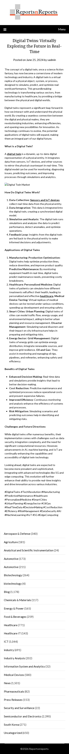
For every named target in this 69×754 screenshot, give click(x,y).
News (7, 683)
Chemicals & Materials (17, 600)
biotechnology (13, 583)
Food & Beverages (15, 616)
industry (9, 650)
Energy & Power (14, 608)
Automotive (11, 558)
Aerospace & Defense (17, 533)
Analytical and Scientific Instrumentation (28, 550)
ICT (6, 641)
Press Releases (13, 699)
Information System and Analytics (24, 666)
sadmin (51, 59)
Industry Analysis (14, 658)
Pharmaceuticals (14, 691)
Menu (62, 29)
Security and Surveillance (19, 708)
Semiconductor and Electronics (22, 716)
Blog (7, 591)
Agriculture (11, 542)
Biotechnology (13, 575)
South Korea (11, 724)
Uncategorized (13, 732)
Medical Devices (14, 674)
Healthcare (10, 625)
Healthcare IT (12, 633)
